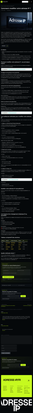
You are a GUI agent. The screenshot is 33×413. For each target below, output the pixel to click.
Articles (11, 390)
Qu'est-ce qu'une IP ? (27, 388)
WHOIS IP (18, 390)
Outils (11, 389)
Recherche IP (19, 387)
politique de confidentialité (5, 298)
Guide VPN (26, 390)
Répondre (3, 319)
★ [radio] (12, 285)
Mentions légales (27, 393)
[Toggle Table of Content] (7, 46)
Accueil (11, 387)
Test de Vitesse (19, 389)
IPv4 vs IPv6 (26, 391)
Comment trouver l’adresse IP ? (27, 305)
